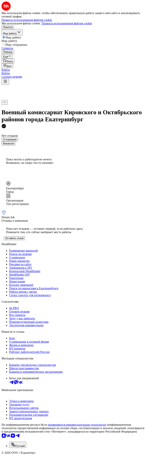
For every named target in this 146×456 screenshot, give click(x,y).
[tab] (10, 140)
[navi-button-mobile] (5, 81)
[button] (6, 69)
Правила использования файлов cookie (67, 23)
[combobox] (17, 445)
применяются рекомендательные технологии (77, 424)
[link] (8, 61)
